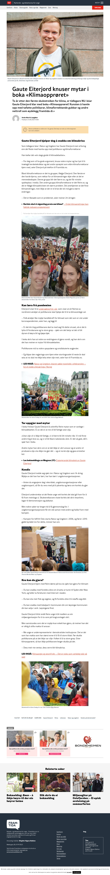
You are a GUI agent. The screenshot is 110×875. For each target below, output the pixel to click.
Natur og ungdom (73, 718)
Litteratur (63, 718)
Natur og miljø (33, 7)
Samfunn (9, 7)
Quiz (49, 7)
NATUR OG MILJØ (27, 718)
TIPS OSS (98, 7)
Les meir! (69, 872)
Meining (55, 7)
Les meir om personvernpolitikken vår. (17, 851)
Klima (56, 718)
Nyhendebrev (61, 856)
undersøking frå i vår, (48, 308)
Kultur (16, 7)
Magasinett (43, 7)
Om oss (59, 849)
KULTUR (17, 718)
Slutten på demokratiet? (88, 718)
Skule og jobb (23, 7)
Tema (58, 858)
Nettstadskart (61, 854)
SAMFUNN (37, 718)
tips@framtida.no (90, 844)
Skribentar (60, 851)
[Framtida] (10, 3)
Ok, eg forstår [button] (77, 872)
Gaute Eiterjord (48, 718)
